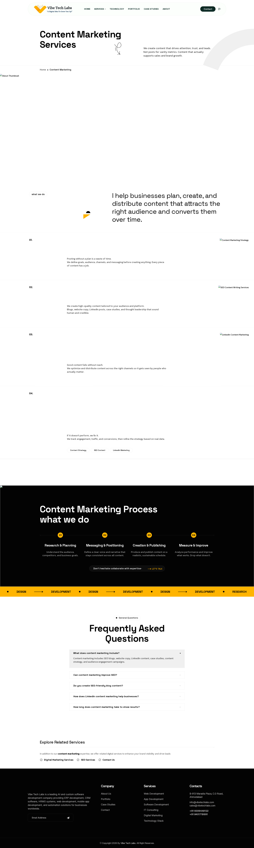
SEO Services (88, 760)
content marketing (69, 753)
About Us (106, 793)
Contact (208, 9)
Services (99, 9)
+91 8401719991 (199, 814)
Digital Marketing (153, 815)
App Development (153, 799)
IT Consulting (151, 810)
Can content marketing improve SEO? (95, 674)
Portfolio (134, 9)
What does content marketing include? (96, 653)
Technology (117, 9)
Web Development (154, 793)
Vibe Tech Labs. (128, 843)
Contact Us (109, 760)
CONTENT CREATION (113, 291)
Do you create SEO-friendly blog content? (98, 685)
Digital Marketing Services (58, 760)
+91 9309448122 (199, 810)
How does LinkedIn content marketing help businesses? (106, 696)
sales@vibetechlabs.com (202, 805)
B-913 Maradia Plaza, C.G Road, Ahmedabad (206, 795)
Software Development (156, 804)
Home (43, 69)
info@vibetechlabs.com (202, 802)
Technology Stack (154, 820)
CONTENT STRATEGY (114, 244)
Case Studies (151, 9)
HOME (87, 9)
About (166, 9)
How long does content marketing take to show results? (106, 706)
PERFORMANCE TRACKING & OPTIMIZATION (103, 409)
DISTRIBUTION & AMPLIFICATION (104, 344)
